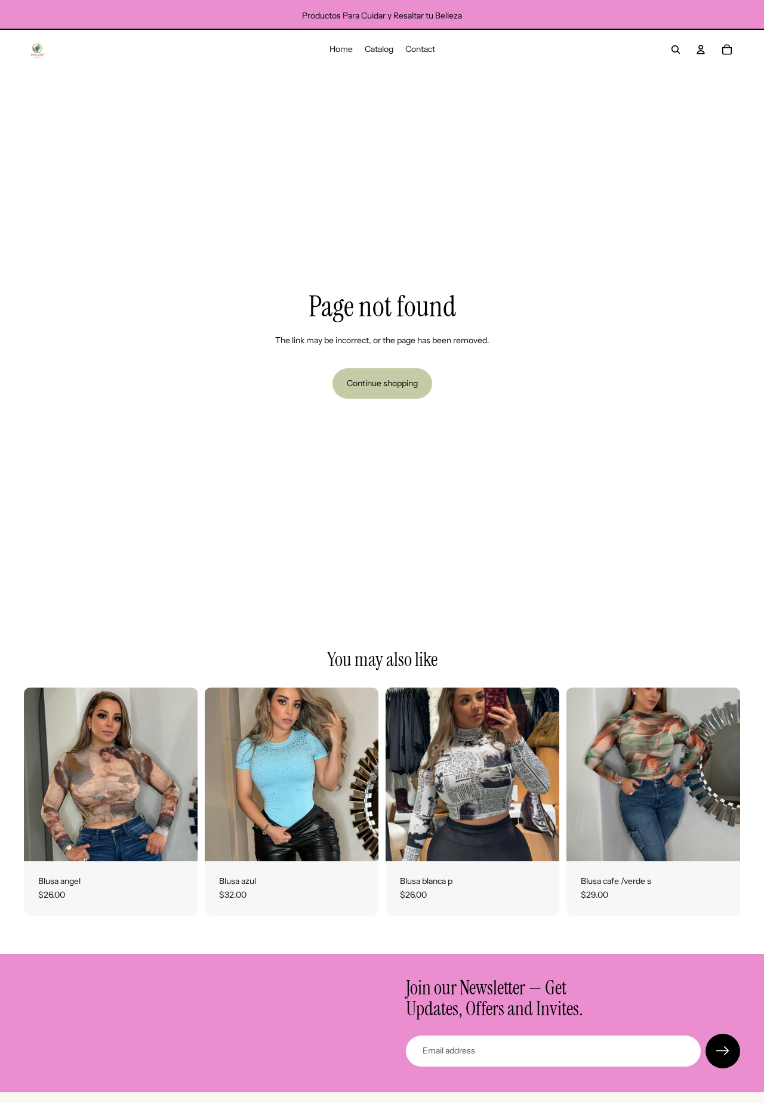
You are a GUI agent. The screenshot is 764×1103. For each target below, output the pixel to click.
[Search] (676, 49)
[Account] (701, 49)
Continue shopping (382, 383)
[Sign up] (723, 1051)
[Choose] (179, 843)
